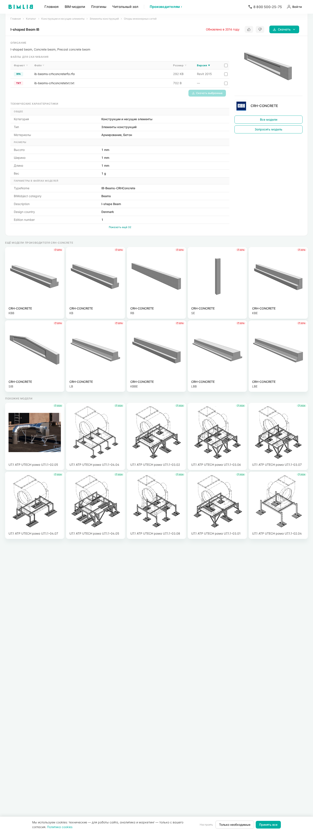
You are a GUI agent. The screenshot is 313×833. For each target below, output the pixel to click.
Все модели (268, 119)
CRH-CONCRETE (264, 106)
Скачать (284, 29)
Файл (39, 65)
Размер (180, 65)
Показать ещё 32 (120, 227)
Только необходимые (234, 824)
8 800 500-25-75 (267, 7)
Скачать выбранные (209, 93)
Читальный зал (125, 6)
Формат (21, 65)
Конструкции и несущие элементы (63, 18)
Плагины (98, 6)
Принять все (268, 824)
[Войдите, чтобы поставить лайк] (249, 29)
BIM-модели (75, 6)
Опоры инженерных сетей (140, 18)
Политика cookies (59, 827)
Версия (203, 65)
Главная (52, 6)
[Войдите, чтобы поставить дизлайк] (260, 29)
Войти (297, 7)
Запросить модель (268, 129)
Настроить (206, 824)
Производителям (165, 6)
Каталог (31, 18)
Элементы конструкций (104, 18)
